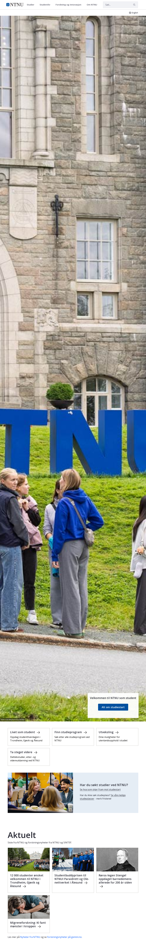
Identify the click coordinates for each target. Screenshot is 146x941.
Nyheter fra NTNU (30, 937)
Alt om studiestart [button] (113, 707)
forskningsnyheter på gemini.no (64, 937)
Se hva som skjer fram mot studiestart (100, 789)
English (135, 12)
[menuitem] (31, 5)
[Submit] (135, 5)
